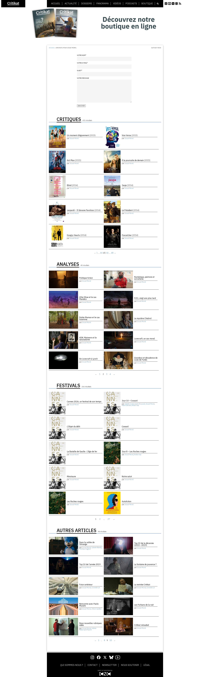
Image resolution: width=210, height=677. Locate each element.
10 (110, 640)
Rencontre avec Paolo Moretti (89, 605)
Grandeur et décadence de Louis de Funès (146, 359)
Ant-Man (74, 160)
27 (109, 519)
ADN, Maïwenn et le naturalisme (88, 338)
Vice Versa (130, 135)
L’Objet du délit (73, 426)
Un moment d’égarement (81, 135)
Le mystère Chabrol (143, 318)
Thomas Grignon (85, 549)
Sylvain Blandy (96, 547)
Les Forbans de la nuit (144, 605)
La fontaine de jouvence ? (145, 564)
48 (112, 253)
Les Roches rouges (75, 501)
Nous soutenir (130, 665)
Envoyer (81, 106)
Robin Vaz (135, 405)
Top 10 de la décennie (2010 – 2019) (144, 544)
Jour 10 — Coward (129, 400)
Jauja (127, 185)
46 (107, 253)
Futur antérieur (85, 584)
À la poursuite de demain (136, 160)
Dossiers (86, 3)
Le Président (130, 210)
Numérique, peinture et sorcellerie (144, 278)
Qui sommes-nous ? (71, 665)
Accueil (55, 3)
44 (101, 253)
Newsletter (109, 665)
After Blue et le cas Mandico (87, 298)
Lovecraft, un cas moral (144, 338)
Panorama (102, 3)
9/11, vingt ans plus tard (145, 298)
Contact (93, 665)
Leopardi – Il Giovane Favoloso (84, 210)
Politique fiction (86, 278)
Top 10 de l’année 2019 (90, 564)
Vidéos (117, 3)
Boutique (147, 3)
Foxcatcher (130, 235)
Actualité (71, 3)
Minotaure (71, 476)
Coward (125, 426)
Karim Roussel (140, 404)
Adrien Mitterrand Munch (87, 629)
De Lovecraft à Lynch (88, 359)
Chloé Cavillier (97, 609)
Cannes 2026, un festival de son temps (84, 401)
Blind (72, 185)
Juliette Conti (129, 404)
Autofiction (126, 501)
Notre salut (127, 476)
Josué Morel (74, 138)
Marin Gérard (126, 405)
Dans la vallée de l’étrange (87, 543)
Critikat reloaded (141, 625)
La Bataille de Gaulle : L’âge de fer (82, 451)
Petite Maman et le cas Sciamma (89, 318)
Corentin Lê (96, 588)
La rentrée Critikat (142, 584)
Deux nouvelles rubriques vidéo (90, 624)
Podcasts (131, 3)
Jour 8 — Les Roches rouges (134, 451)
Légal (146, 665)
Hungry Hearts (76, 235)
